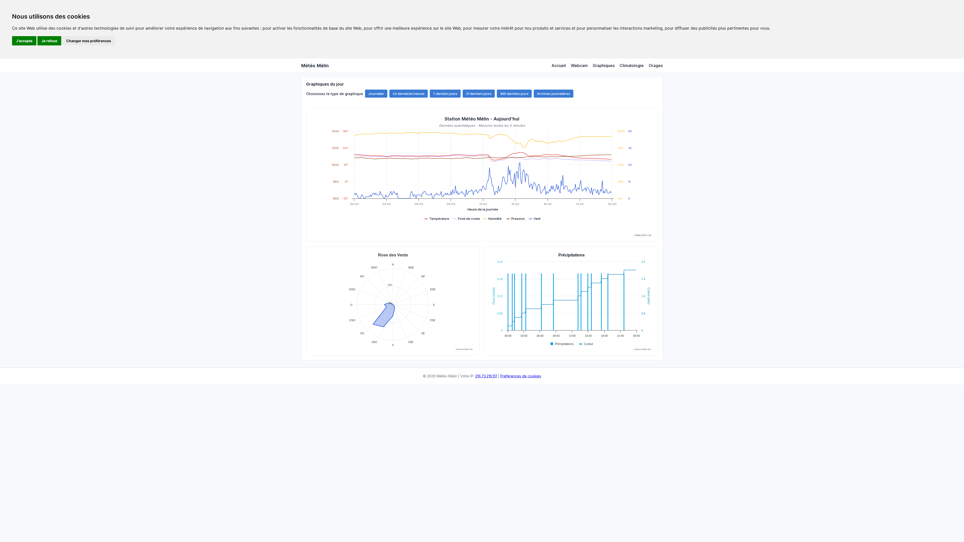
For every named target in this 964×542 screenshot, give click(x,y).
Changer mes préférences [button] (88, 41)
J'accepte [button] (24, 41)
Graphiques (604, 65)
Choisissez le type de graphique (334, 94)
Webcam (579, 65)
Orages (656, 65)
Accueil (559, 65)
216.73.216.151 (486, 376)
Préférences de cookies (520, 376)
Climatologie (632, 65)
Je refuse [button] (49, 41)
